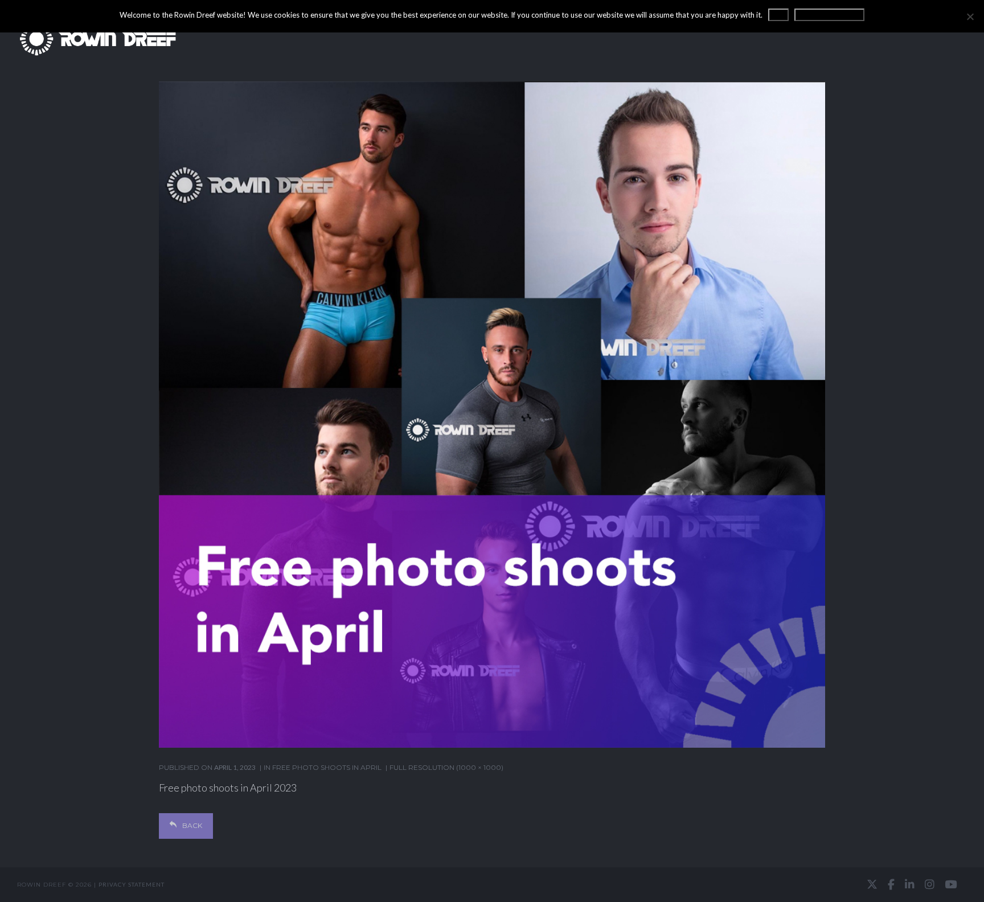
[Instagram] (929, 884)
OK (778, 14)
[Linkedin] (910, 884)
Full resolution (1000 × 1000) (446, 767)
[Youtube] (951, 884)
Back (192, 825)
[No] (969, 16)
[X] (872, 884)
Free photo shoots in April (327, 767)
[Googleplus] (492, 884)
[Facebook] (891, 884)
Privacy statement (132, 884)
